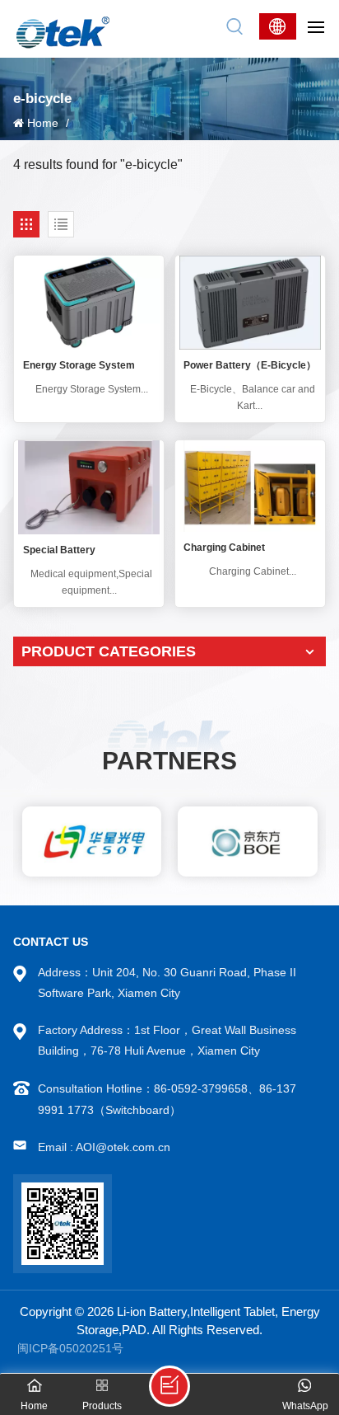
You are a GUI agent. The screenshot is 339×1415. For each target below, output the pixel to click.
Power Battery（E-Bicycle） (249, 365)
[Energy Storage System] (89, 303)
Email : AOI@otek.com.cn (104, 1147)
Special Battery (59, 550)
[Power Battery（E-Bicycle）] (250, 303)
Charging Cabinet (224, 547)
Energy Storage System (79, 365)
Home (42, 122)
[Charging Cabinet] (250, 486)
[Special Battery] (89, 487)
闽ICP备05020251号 (70, 1348)
